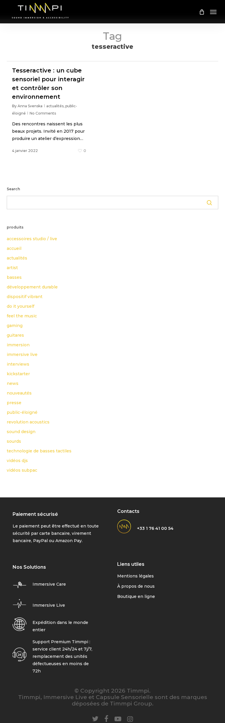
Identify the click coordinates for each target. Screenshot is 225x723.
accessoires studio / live (32, 238)
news (12, 383)
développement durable (32, 287)
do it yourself (20, 306)
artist (12, 267)
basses (14, 277)
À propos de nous (136, 586)
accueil (14, 248)
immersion (18, 344)
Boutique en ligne (136, 596)
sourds (14, 441)
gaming (15, 325)
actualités (55, 106)
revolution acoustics (28, 422)
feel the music (22, 316)
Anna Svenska (30, 106)
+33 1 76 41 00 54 (155, 528)
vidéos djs (17, 460)
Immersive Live (49, 605)
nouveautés (19, 393)
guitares (15, 335)
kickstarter (18, 373)
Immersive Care (49, 584)
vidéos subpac (22, 470)
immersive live (22, 354)
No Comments (43, 113)
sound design (21, 431)
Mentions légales (135, 576)
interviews (18, 364)
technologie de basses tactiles (39, 451)
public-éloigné (22, 412)
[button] (213, 12)
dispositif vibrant (24, 296)
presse (14, 402)
